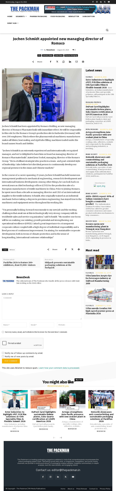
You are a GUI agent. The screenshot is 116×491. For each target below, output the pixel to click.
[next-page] (61, 438)
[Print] (83, 61)
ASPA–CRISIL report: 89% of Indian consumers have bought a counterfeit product (100, 200)
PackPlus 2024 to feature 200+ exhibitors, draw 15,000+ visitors (19, 263)
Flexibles (89, 77)
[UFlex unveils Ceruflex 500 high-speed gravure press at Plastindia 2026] (100, 295)
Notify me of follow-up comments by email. (24, 353)
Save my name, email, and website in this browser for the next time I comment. (36, 332)
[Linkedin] (101, 2)
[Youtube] (108, 2)
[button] (107, 30)
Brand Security (91, 154)
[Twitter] (104, 2)
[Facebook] (93, 2)
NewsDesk (50, 50)
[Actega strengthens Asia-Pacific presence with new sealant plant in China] (72, 399)
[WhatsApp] (63, 61)
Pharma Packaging (71, 55)
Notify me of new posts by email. (19, 356)
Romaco (12, 249)
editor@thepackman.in (66, 470)
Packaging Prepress (93, 102)
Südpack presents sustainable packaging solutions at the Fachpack (60, 265)
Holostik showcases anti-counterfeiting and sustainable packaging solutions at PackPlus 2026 (101, 417)
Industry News (47, 55)
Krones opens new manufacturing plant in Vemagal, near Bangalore (98, 226)
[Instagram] (97, 2)
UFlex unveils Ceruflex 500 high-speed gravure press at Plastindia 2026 (100, 311)
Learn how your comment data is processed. (59, 368)
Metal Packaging (92, 129)
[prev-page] (54, 438)
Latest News (59, 55)
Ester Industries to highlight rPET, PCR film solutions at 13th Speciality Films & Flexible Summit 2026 (100, 84)
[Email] (76, 61)
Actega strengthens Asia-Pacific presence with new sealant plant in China (98, 135)
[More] (79, 249)
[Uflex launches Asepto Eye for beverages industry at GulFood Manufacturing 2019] (100, 262)
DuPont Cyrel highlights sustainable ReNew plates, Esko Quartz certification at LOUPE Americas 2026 (99, 111)
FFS (39, 55)
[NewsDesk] (42, 49)
